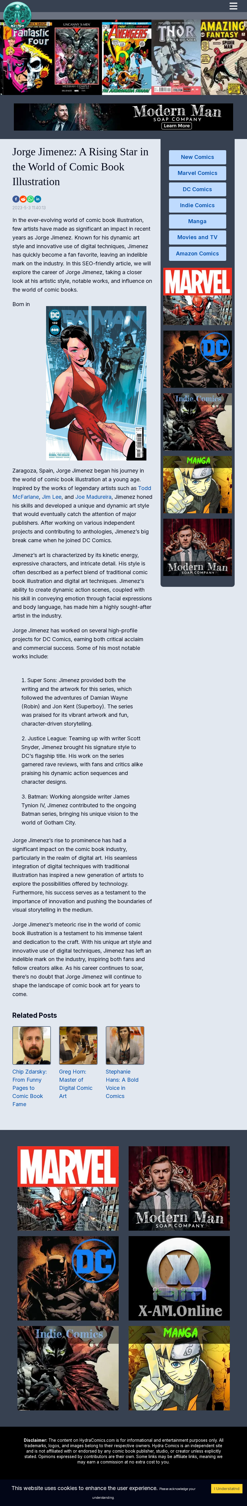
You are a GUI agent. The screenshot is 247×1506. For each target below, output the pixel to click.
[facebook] (16, 199)
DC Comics (197, 189)
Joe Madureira (93, 497)
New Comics (197, 157)
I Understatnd (226, 1488)
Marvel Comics (197, 173)
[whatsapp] (30, 199)
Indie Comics (197, 205)
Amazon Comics (197, 253)
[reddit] (23, 199)
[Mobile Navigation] (233, 7)
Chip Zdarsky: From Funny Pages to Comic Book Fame (29, 1087)
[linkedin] (37, 199)
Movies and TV (197, 237)
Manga (197, 221)
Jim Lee (51, 497)
